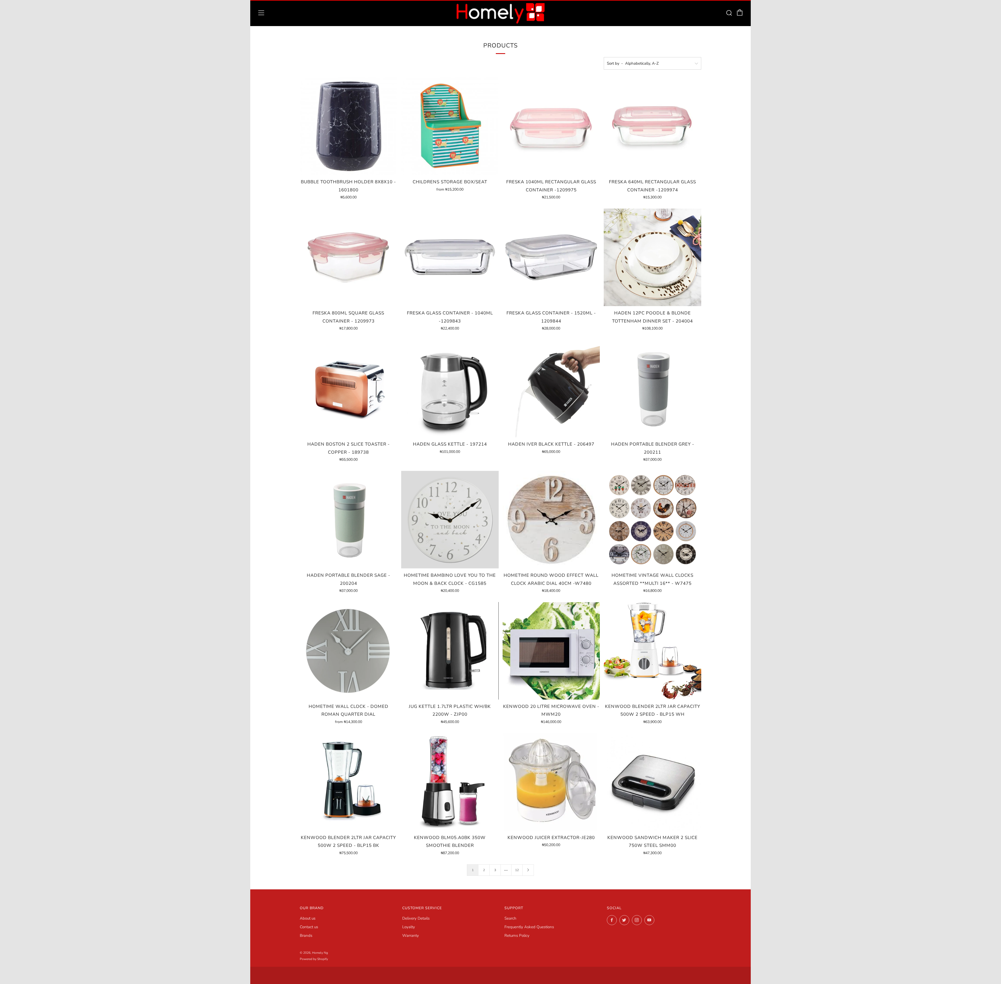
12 (517, 870)
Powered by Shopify (314, 959)
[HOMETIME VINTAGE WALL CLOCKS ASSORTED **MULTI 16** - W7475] (652, 519)
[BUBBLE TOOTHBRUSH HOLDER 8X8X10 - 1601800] (348, 126)
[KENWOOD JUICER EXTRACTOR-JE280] (551, 782)
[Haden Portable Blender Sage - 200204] (348, 519)
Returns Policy (516, 935)
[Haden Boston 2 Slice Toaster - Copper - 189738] (348, 388)
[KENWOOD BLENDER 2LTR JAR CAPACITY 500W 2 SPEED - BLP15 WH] (652, 651)
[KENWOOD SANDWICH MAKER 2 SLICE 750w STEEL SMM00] (652, 782)
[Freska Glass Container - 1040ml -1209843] (450, 257)
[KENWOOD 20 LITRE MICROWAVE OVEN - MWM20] (551, 651)
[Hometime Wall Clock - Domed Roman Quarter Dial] (348, 651)
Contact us (309, 927)
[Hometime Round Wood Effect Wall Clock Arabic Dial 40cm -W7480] (551, 519)
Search (510, 918)
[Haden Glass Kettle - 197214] (450, 388)
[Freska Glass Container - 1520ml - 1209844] (551, 257)
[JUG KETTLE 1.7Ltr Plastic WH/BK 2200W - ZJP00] (450, 651)
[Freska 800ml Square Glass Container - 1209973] (348, 257)
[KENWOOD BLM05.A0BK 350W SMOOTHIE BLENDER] (450, 782)
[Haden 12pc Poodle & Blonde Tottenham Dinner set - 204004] (652, 257)
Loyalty (408, 927)
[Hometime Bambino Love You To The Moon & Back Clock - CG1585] (450, 519)
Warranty (410, 935)
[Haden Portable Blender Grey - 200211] (652, 388)
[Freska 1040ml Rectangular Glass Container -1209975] (551, 126)
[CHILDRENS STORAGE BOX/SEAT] (450, 126)
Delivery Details (416, 918)
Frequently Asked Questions (529, 927)
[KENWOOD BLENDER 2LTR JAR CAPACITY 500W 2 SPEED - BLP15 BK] (348, 782)
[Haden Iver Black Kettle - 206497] (551, 388)
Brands (306, 935)
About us (307, 918)
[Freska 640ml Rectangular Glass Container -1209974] (652, 126)
